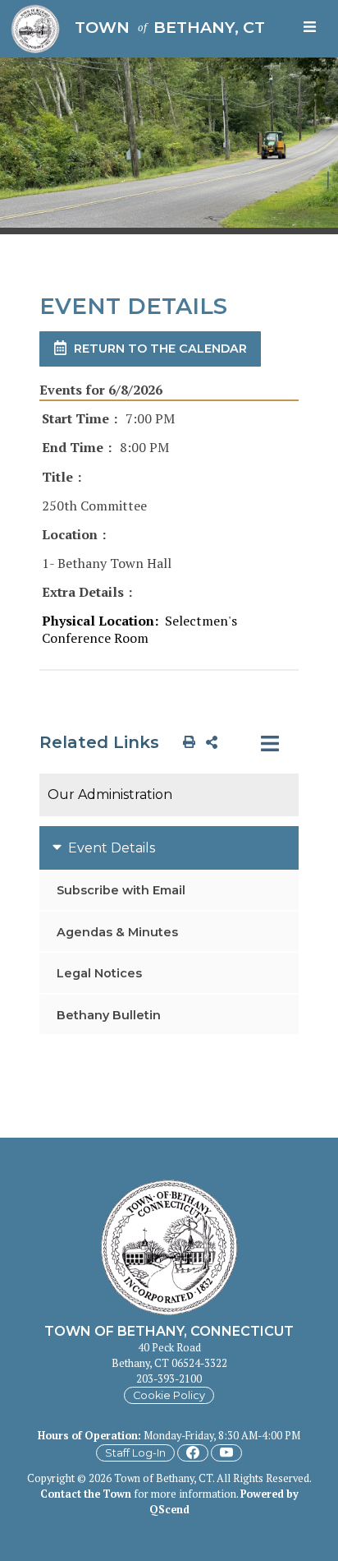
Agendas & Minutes (117, 932)
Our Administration (110, 794)
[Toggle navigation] (312, 29)
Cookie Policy (169, 1395)
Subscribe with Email (121, 890)
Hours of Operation (88, 1436)
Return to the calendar (160, 348)
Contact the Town (85, 1494)
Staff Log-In (135, 1453)
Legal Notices (99, 973)
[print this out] (185, 740)
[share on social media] (208, 740)
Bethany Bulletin (109, 1015)
